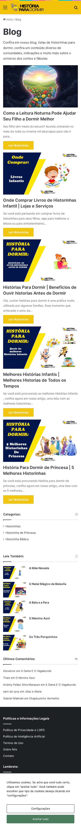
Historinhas (13, 526)
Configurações (40, 808)
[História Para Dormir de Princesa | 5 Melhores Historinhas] (40, 441)
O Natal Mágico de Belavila (47, 584)
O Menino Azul (39, 618)
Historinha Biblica (17, 539)
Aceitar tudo (41, 819)
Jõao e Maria (33, 691)
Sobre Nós (10, 749)
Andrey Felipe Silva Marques (21, 684)
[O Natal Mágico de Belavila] (14, 590)
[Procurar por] (76, 9)
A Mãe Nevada (39, 568)
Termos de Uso (13, 743)
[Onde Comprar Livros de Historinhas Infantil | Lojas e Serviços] (40, 173)
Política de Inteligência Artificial (24, 736)
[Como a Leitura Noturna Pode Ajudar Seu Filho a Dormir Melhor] (40, 86)
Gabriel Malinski (13, 698)
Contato (8, 756)
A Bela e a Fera (39, 602)
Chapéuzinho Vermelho (44, 698)
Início (9, 19)
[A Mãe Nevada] (14, 572)
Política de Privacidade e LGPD (24, 730)
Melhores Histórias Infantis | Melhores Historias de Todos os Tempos (34, 380)
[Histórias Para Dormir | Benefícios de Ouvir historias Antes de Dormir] (40, 260)
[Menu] (5, 9)
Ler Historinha (18, 145)
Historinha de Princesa (21, 532)
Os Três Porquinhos (43, 637)
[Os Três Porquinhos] (14, 642)
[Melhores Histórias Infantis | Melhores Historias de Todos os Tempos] (40, 347)
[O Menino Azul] (14, 624)
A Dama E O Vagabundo (36, 670)
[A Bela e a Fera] (14, 606)
